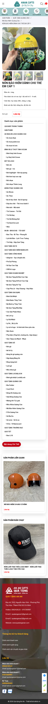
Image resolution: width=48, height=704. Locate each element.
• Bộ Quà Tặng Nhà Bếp (14, 308)
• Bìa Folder (10, 385)
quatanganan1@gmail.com (21, 614)
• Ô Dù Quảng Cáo (12, 412)
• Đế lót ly (9, 350)
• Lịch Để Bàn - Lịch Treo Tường (17, 238)
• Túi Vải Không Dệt (13, 219)
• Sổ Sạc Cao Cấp (12, 265)
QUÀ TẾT (7, 431)
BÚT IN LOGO (9, 161)
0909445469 (7, 683)
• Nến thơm (10, 331)
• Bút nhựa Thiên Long (14, 184)
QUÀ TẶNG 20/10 (10, 246)
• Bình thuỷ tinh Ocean (14, 153)
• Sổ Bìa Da (9, 416)
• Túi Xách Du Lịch (12, 223)
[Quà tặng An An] (24, 4)
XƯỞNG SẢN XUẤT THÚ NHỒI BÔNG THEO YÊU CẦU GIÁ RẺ (23, 568)
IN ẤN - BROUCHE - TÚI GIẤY (14, 231)
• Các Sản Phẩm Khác (13, 312)
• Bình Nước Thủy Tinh (14, 300)
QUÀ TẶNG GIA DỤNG (12, 292)
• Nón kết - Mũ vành (13, 207)
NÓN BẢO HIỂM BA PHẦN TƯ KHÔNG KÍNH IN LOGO (22, 504)
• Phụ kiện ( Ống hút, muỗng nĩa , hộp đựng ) (21, 335)
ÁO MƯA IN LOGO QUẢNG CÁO (15, 134)
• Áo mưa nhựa (11, 138)
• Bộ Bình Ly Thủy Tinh (14, 304)
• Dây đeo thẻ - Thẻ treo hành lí (17, 203)
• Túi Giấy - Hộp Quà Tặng (15, 242)
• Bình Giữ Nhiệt (11, 296)
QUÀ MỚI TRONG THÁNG (13, 126)
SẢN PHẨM (26, 14)
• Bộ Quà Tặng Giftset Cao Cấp (17, 281)
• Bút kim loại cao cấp (13, 176)
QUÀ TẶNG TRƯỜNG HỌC (13, 428)
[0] (44, 3)
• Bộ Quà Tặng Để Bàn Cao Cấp (17, 277)
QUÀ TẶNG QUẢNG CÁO (13, 381)
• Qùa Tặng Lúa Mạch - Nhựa (16, 339)
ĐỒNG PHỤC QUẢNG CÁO (13, 188)
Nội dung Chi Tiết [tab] (11, 444)
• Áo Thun (9, 196)
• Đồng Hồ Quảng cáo (13, 393)
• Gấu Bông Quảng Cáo (14, 397)
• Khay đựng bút (11, 362)
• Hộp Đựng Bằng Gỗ (13, 358)
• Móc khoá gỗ (11, 370)
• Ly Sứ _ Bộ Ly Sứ (12, 323)
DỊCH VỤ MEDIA (37, 14)
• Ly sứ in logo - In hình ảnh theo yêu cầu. (20, 327)
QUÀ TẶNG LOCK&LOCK (13, 374)
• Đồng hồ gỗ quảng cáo (14, 354)
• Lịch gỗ (9, 366)
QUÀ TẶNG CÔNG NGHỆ (13, 254)
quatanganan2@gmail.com (21, 618)
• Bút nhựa (9, 180)
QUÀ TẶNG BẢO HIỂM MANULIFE (16, 250)
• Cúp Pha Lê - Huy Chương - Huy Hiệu (19, 289)
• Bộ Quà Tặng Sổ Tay (13, 285)
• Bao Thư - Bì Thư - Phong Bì (16, 234)
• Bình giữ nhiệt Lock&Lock (15, 377)
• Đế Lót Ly (9, 316)
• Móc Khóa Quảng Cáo (14, 404)
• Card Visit (10, 389)
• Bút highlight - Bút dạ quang (16, 173)
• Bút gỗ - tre (10, 169)
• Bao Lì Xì (9, 435)
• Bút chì (9, 165)
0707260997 (7, 675)
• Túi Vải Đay (10, 215)
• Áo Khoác (10, 192)
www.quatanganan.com (20, 623)
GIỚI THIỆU (15, 14)
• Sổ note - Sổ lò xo (12, 420)
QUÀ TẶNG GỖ (9, 343)
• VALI (8, 227)
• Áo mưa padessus (13, 142)
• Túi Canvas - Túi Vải (13, 211)
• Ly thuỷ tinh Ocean (13, 157)
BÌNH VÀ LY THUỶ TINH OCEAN (15, 149)
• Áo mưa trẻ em (11, 146)
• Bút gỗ (8, 346)
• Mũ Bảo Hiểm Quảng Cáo (15, 408)
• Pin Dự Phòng (11, 261)
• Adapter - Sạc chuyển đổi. (15, 258)
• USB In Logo (11, 269)
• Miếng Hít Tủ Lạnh (13, 401)
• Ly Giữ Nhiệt (10, 319)
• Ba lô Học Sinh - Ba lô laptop (16, 200)
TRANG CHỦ (4, 14)
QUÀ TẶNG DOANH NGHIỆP (14, 273)
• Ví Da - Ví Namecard (13, 424)
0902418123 (7, 666)
